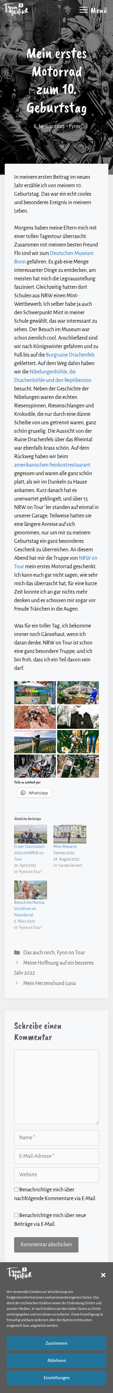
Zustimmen (56, 1343)
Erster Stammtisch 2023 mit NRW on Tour (29, 853)
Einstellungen (57, 1377)
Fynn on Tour (71, 953)
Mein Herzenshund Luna (49, 983)
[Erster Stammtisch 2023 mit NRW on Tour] (30, 834)
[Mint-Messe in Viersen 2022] (69, 834)
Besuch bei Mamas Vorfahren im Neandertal (29, 908)
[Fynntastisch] (15, 9)
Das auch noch (39, 953)
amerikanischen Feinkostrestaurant (52, 465)
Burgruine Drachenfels (70, 355)
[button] (103, 1275)
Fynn (74, 126)
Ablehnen (56, 1360)
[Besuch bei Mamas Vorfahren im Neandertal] (30, 890)
